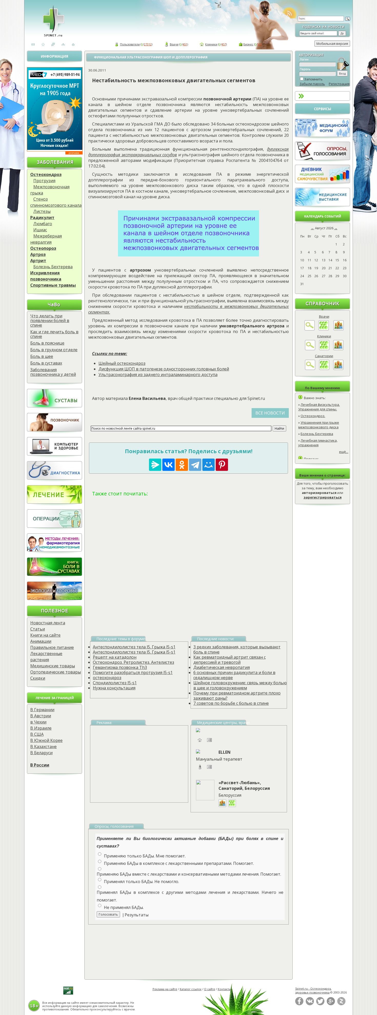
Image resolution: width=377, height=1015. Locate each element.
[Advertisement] (188, 560)
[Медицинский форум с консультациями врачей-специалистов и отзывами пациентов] (322, 135)
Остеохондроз (46, 174)
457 (223, 44)
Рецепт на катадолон (114, 657)
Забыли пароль (312, 83)
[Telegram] (195, 465)
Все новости (270, 413)
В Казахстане (43, 746)
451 (185, 44)
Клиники (211, 44)
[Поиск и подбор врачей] (309, 329)
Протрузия (44, 180)
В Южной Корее (46, 740)
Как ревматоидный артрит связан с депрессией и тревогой (229, 659)
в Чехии (38, 722)
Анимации (40, 641)
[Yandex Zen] (341, 1004)
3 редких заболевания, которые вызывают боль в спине (237, 649)
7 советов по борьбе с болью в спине (231, 703)
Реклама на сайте (165, 989)
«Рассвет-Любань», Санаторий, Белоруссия (244, 785)
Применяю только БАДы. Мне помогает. (145, 856)
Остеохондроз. (313, 415)
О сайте (209, 989)
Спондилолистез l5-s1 (115, 683)
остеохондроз (107, 677)
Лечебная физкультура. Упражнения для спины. (319, 406)
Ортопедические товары (55, 672)
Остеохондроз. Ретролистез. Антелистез (133, 662)
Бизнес (248, 44)
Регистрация (339, 83)
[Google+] (331, 1004)
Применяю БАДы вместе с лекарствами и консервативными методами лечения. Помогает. (189, 874)
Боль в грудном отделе (53, 350)
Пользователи (130, 44)
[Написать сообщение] (209, 742)
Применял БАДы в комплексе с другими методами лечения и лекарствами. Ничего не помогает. (190, 896)
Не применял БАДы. (124, 907)
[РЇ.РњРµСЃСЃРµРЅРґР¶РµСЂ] (155, 465)
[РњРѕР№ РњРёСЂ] (208, 465)
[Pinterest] (222, 465)
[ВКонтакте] (310, 1004)
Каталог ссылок (191, 989)
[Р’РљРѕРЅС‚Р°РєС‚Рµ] (168, 465)
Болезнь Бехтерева (53, 267)
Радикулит (42, 217)
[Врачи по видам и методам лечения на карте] (338, 329)
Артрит (38, 260)
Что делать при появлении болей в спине (49, 320)
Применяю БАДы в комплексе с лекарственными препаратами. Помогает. (179, 863)
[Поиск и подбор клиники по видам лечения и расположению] (310, 349)
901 (259, 44)
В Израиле (41, 728)
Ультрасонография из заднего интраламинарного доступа (157, 374)
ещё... (343, 451)
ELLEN (225, 752)
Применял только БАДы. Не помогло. (141, 881)
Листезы (42, 211)
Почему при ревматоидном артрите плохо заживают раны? (237, 695)
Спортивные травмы (53, 285)
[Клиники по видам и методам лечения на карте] (338, 349)
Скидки (37, 678)
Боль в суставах (46, 363)
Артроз (38, 254)
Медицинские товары (52, 666)
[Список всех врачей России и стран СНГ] (324, 329)
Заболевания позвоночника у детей (53, 372)
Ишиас (40, 230)
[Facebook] (299, 1004)
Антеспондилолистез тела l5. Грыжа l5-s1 (134, 647)
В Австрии (40, 716)
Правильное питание (52, 647)
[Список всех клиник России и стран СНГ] (324, 349)
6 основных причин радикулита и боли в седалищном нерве (234, 675)
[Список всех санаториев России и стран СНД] (324, 368)
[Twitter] (320, 1004)
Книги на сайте (45, 635)
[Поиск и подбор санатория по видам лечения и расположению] (310, 368)
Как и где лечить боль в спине (54, 334)
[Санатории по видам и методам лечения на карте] (338, 368)
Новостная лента (47, 623)
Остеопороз (43, 248)
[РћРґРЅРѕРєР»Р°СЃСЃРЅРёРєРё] (182, 465)
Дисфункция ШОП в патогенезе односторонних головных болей (163, 369)
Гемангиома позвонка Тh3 (120, 667)
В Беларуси (41, 752)
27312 (148, 44)
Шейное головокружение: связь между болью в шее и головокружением (240, 685)
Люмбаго (42, 223)
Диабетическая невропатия (221, 667)
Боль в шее (41, 356)
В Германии (42, 709)
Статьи (37, 629)
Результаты (136, 915)
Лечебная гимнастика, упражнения (318, 442)
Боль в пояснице (47, 343)
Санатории (324, 356)
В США (37, 734)
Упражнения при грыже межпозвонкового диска (318, 424)
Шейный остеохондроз (121, 363)
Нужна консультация (114, 688)
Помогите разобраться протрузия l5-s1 (133, 672)
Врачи (174, 44)
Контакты (224, 989)
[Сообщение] (209, 769)
